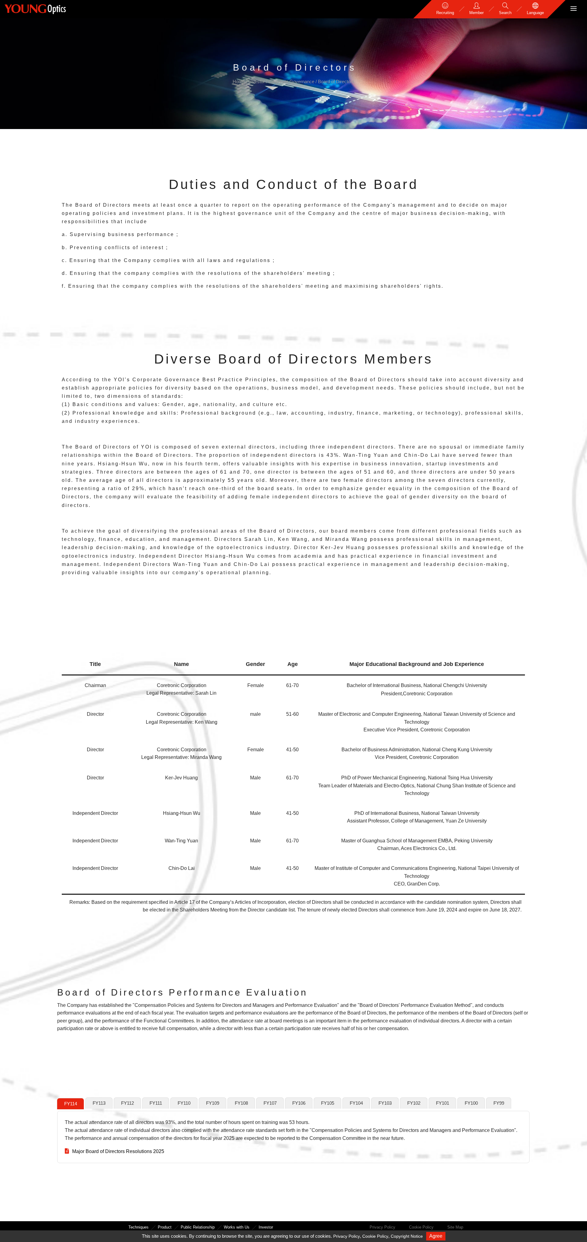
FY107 (270, 1103)
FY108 (241, 1103)
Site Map (455, 1227)
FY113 (99, 1103)
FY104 (356, 1103)
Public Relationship (198, 1227)
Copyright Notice (407, 1236)
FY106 (298, 1103)
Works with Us (236, 1227)
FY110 (184, 1103)
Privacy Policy (382, 1227)
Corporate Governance (292, 81)
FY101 (442, 1103)
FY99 (498, 1103)
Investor (257, 81)
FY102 (413, 1103)
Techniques (138, 1227)
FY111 (156, 1103)
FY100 (471, 1103)
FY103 (385, 1103)
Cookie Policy (421, 1227)
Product (165, 1227)
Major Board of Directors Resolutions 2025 (118, 1151)
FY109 (212, 1103)
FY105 (327, 1103)
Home (239, 81)
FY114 (70, 1103)
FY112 (127, 1103)
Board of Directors (336, 81)
